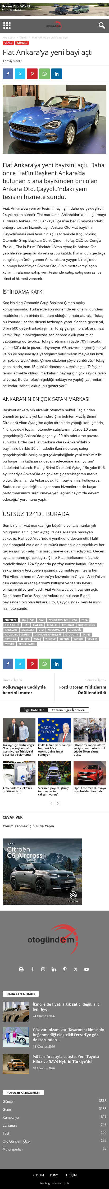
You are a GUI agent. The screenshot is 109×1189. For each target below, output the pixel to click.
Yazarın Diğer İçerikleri (68, 710)
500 (32, 620)
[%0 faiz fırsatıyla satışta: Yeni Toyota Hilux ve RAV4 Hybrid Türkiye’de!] (16, 1064)
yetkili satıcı (27, 644)
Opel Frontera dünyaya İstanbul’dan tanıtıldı (90, 789)
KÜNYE (54, 1175)
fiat (26, 625)
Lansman (10, 1125)
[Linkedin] (56, 73)
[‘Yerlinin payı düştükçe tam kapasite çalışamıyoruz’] (54, 773)
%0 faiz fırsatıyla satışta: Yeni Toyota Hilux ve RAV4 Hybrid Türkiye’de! (66, 1059)
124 (24, 620)
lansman (11, 630)
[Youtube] (87, 970)
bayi (41, 620)
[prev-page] (51, 803)
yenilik (92, 639)
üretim (64, 639)
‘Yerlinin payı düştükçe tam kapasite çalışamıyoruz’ (53, 791)
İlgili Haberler (34, 710)
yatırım (78, 639)
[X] (20, 73)
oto (41, 630)
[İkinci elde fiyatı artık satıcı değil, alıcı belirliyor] (16, 1012)
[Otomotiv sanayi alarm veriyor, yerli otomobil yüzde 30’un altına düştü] (90, 730)
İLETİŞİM (71, 1175)
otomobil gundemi (17, 634)
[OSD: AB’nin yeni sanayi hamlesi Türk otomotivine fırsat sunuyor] (54, 730)
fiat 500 (38, 625)
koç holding (86, 625)
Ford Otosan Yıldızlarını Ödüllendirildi (82, 689)
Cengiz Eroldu (58, 620)
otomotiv (71, 634)
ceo (74, 620)
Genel (23, 37)
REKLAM (38, 1175)
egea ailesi (12, 625)
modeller (27, 630)
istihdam (68, 625)
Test (6, 1133)
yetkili (9, 644)
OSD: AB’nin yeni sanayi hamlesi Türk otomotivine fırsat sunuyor (54, 749)
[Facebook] (8, 73)
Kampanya (11, 1117)
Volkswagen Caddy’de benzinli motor (24, 689)
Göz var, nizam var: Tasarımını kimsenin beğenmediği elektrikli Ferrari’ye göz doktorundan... (68, 1034)
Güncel (22, 43)
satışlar (10, 639)
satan (86, 634)
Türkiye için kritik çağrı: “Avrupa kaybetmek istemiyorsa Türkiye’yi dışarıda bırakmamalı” (19, 749)
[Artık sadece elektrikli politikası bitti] (19, 773)
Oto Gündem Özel (16, 1141)
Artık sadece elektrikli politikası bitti (17, 789)
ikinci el (52, 625)
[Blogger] (22, 970)
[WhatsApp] (44, 73)
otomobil (75, 630)
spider (25, 639)
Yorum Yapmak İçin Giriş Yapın (28, 826)
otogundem (56, 630)
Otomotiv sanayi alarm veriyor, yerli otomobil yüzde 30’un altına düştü (90, 749)
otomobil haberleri (48, 634)
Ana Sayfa (9, 37)
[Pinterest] (32, 73)
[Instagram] (44, 970)
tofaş (37, 639)
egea (84, 620)
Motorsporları (13, 1149)
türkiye (51, 639)
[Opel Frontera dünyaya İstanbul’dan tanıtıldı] (90, 773)
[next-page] (57, 803)
